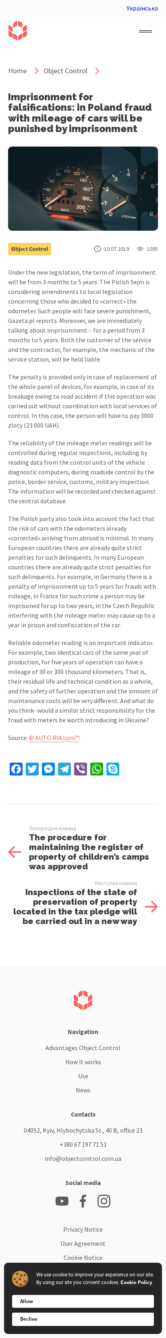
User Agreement (83, 1243)
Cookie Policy (136, 1282)
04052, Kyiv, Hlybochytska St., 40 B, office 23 (83, 1130)
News (83, 1090)
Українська (142, 8)
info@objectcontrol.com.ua (83, 1158)
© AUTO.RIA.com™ (54, 738)
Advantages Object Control (83, 1048)
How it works (83, 1062)
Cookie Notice (83, 1257)
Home (17, 70)
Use (83, 1076)
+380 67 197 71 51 (83, 1144)
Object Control (65, 70)
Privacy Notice (83, 1229)
